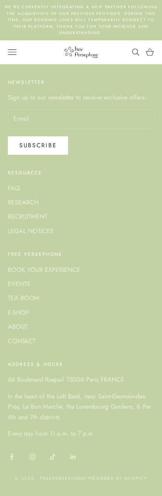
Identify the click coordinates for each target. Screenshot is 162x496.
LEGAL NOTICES (30, 230)
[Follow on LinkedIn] (73, 457)
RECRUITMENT (27, 216)
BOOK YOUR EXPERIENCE (44, 269)
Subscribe (38, 145)
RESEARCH (23, 202)
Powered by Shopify (117, 478)
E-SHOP (18, 312)
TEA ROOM (23, 297)
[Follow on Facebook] (12, 457)
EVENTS (19, 283)
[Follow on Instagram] (32, 457)
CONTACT (21, 341)
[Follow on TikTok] (53, 457)
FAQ (14, 188)
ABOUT (18, 326)
